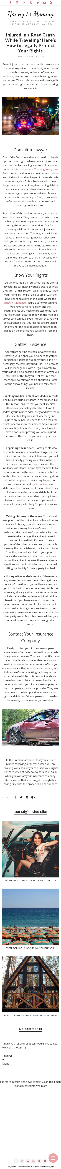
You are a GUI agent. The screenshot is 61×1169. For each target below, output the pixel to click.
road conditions (40, 484)
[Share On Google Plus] (33, 797)
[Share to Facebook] (15, 797)
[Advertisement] (30, 1126)
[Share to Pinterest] (27, 797)
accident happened (15, 302)
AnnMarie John (48, 1166)
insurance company (41, 668)
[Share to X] (21, 797)
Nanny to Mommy (31, 14)
